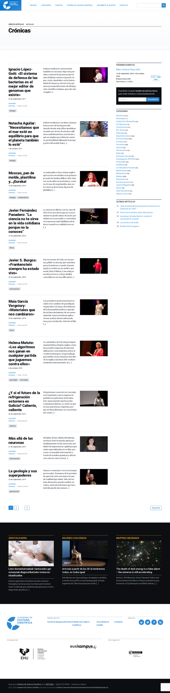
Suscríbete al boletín (103, 623)
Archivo (50, 622)
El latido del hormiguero (129, 226)
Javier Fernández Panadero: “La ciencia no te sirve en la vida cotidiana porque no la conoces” (24, 221)
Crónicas (11, 106)
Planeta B (120, 179)
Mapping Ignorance (127, 538)
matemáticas (23, 197)
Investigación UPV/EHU (125, 159)
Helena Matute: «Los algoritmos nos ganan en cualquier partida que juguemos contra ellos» (22, 353)
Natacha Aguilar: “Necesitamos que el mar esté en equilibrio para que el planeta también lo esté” (23, 134)
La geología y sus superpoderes (22, 473)
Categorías (59, 622)
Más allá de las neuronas (20, 440)
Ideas (118, 153)
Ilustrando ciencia (123, 156)
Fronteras (120, 144)
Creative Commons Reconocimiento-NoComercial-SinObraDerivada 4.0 (82, 687)
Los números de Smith (129, 222)
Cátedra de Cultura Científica (80, 623)
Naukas (119, 176)
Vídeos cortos (122, 194)
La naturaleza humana (125, 168)
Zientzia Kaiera (17, 538)
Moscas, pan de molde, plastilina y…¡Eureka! (21, 177)
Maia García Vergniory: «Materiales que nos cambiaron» (21, 307)
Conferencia (121, 127)
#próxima (120, 116)
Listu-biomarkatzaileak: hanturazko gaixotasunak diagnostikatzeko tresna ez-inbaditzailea (30, 572)
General (119, 147)
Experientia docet (123, 136)
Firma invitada (122, 139)
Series (119, 188)
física (12, 248)
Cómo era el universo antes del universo (136, 212)
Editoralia (120, 133)
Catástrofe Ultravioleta (125, 121)
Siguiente (156, 508)
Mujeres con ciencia (74, 538)
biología (12, 111)
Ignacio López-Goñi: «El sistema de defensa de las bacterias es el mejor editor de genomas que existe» (22, 82)
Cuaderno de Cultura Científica (28, 687)
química (13, 426)
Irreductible (121, 162)
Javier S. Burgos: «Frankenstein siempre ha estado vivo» (23, 266)
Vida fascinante (122, 191)
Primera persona (123, 182)
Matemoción (121, 171)
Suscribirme (153, 99)
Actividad (12, 103)
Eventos (68, 622)
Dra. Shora (120, 130)
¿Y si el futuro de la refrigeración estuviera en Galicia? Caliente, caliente (24, 401)
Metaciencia (121, 173)
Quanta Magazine (123, 185)
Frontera (119, 142)
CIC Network (121, 124)
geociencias (14, 491)
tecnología (24, 380)
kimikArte (120, 165)
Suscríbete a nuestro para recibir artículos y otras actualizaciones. (138, 92)
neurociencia (14, 289)
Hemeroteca (121, 150)
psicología (13, 380)
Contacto (118, 622)
